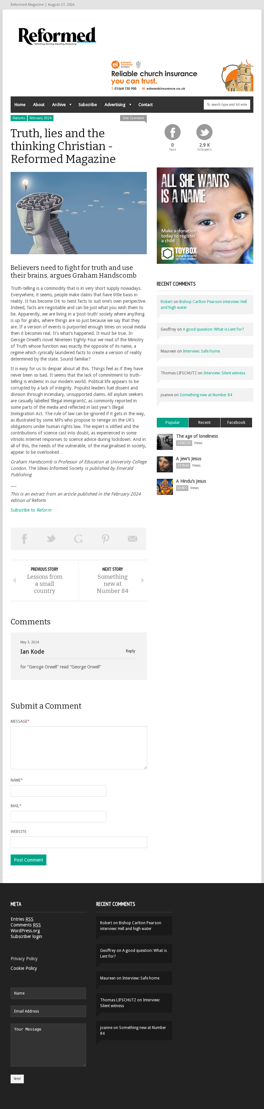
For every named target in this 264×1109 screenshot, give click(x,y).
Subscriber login (26, 936)
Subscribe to (31, 510)
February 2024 (41, 118)
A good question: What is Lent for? (213, 329)
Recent (204, 422)
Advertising (113, 106)
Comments (26, 924)
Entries (22, 919)
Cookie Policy (24, 968)
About (38, 104)
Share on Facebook (24, 539)
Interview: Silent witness (224, 373)
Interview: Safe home (201, 351)
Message (20, 721)
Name (17, 780)
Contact (145, 104)
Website (18, 831)
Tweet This (51, 539)
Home (19, 104)
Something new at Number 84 (206, 395)
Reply (130, 651)
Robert (167, 302)
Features (19, 118)
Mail (16, 806)
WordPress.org (25, 930)
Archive (57, 106)
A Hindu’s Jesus (191, 481)
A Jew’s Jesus (188, 458)
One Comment (133, 118)
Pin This (105, 539)
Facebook (236, 422)
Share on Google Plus (78, 539)
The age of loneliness (197, 436)
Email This (132, 539)
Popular (172, 422)
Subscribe (88, 104)
